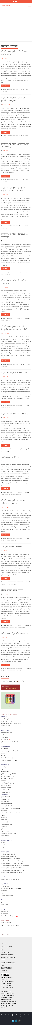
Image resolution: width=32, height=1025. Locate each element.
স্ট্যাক (2, 769)
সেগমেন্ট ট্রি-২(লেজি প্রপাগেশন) (7, 783)
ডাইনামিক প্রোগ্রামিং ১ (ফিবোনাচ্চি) (8, 854)
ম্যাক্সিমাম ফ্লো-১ (4, 826)
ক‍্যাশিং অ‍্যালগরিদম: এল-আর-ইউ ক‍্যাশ (9, 742)
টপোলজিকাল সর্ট (4, 810)
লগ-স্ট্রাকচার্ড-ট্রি (4, 737)
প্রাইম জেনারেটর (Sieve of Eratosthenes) (11, 888)
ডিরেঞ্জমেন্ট (3, 893)
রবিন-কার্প (3, 902)
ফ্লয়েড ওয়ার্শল (4, 817)
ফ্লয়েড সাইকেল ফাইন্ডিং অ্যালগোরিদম (9, 760)
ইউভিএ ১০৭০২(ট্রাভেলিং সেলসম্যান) (14, 633)
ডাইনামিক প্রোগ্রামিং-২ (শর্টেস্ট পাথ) (14, 372)
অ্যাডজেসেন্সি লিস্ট (5, 801)
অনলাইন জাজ (10, 582)
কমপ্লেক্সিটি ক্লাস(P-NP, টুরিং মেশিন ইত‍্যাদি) (11, 751)
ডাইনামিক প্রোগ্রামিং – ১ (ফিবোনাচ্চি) (14, 413)
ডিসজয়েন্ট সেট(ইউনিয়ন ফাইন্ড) (7, 776)
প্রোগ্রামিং (20, 272)
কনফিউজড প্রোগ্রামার (5, 726)
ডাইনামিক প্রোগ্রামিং (4, 274)
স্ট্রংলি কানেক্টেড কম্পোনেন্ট (6, 824)
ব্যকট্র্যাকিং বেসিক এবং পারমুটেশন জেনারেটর (10, 879)
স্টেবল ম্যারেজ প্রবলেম (5, 831)
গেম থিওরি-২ (3, 845)
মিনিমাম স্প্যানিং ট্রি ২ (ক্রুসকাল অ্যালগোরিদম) (11, 808)
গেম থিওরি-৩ (3, 847)
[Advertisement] (16, 25)
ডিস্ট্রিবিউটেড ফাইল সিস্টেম (6, 732)
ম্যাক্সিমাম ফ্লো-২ (4, 829)
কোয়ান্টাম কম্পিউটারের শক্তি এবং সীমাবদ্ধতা (10, 925)
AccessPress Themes (19, 1017)
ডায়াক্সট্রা (3, 815)
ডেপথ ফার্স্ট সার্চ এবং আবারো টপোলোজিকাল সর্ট (10, 813)
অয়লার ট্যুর (3, 833)
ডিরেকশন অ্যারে (4, 911)
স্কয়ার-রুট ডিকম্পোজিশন (6, 792)
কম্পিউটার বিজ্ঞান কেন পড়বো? (7, 721)
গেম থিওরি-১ (3, 842)
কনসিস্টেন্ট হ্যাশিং (4, 739)
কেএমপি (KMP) (4, 904)
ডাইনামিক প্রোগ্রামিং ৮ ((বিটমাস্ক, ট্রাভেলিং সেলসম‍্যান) (13, 870)
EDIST (2, 540)
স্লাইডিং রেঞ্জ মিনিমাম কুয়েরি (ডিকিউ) (9, 774)
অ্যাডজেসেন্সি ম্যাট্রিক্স (5, 799)
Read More (5, 86)
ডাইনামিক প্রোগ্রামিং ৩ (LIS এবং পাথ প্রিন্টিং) (10, 858)
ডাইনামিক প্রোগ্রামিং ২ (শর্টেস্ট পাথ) (8, 856)
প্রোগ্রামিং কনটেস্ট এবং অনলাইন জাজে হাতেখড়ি (11, 723)
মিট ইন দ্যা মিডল (4, 913)
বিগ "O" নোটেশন (4, 749)
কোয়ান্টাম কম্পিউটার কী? (6, 923)
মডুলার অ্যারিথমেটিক (5, 886)
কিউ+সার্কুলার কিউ (5, 771)
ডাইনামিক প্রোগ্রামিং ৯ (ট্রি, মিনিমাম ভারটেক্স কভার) (12, 872)
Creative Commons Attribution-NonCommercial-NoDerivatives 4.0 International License (7, 983)
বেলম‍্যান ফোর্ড (4, 820)
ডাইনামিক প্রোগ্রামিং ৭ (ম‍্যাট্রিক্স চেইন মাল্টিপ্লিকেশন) (12, 868)
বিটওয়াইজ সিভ (4, 891)
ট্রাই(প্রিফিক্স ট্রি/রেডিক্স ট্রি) (7, 778)
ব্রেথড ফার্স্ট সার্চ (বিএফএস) (7, 803)
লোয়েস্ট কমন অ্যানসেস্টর (6, 787)
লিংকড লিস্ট (3, 767)
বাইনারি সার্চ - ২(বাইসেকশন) (7, 758)
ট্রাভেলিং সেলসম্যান (7, 671)
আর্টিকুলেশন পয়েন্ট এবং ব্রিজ (7, 822)
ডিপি (6, 91)
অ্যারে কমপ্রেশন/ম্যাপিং (6, 785)
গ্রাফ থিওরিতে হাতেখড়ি (5, 797)
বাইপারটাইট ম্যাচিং (16, 627)
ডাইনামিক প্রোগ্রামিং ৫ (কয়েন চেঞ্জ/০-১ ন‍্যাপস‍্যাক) (12, 863)
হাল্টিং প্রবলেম (3, 753)
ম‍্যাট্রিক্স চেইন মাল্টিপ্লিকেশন (11, 457)
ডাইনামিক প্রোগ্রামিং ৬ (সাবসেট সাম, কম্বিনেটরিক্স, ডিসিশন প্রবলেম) (15, 865)
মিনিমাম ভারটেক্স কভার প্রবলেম (12, 590)
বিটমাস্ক (16, 584)
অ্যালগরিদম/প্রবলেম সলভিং (13, 89)
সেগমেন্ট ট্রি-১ (4, 781)
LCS (30, 318)
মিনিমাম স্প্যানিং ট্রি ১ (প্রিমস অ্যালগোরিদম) (10, 806)
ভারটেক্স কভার (22, 627)
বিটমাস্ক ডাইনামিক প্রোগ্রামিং (11, 546)
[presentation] (22, 168)
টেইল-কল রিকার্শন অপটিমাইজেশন (8, 916)
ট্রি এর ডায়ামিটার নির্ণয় (11, 833)
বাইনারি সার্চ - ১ (4, 755)
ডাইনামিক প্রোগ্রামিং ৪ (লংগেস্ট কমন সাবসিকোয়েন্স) (12, 861)
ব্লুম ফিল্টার (3, 735)
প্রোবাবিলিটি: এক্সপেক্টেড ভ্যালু (7, 895)
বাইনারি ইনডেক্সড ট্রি (5, 790)
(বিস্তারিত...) (22, 681)
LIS (25, 364)
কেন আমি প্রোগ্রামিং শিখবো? (7, 719)
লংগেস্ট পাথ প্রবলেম (5, 836)
